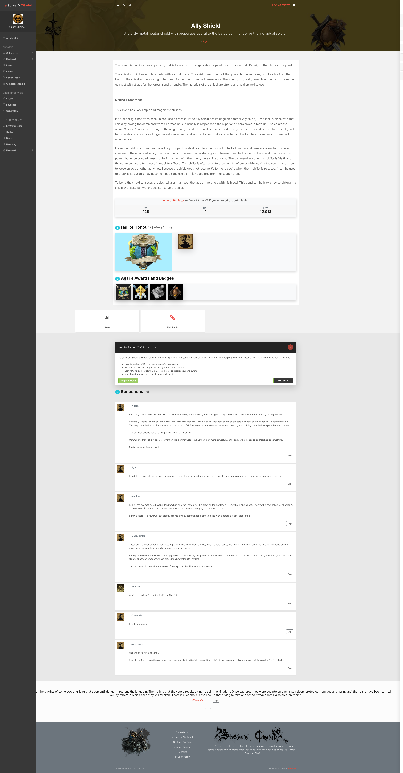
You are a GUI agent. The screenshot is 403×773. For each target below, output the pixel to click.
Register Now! (128, 380)
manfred (136, 496)
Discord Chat (182, 732)
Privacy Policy (182, 756)
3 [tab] (210, 708)
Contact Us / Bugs (182, 742)
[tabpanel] (205, 698)
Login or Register (173, 200)
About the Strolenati (182, 737)
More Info (283, 380)
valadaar (136, 586)
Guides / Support (182, 747)
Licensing (182, 751)
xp (290, 455)
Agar (206, 41)
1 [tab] (201, 708)
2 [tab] (205, 708)
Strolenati (291, 768)
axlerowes (137, 644)
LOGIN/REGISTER (281, 5)
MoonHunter (138, 535)
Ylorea (135, 405)
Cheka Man (137, 615)
